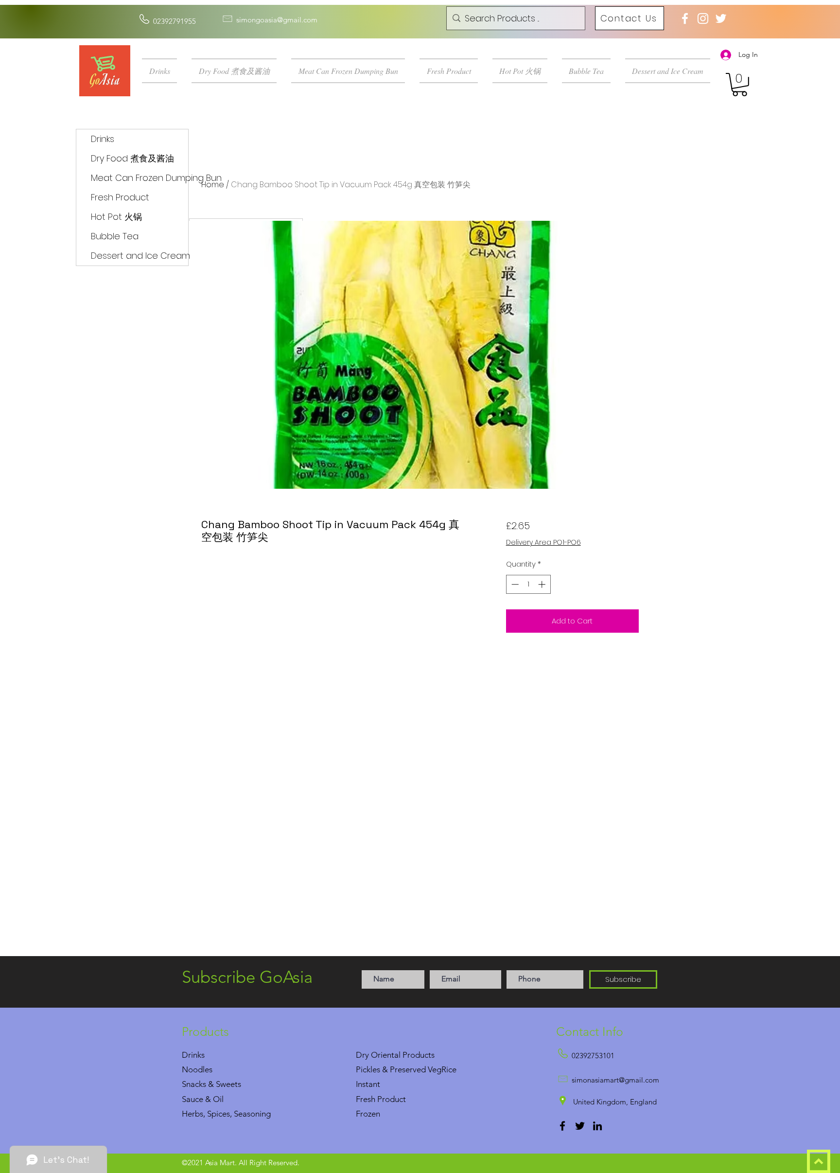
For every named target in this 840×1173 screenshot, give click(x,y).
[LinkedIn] (597, 1126)
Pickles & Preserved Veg (398, 1069)
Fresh (365, 1099)
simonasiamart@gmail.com (615, 1079)
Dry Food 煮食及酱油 (132, 158)
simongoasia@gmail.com (276, 19)
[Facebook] (562, 1126)
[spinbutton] (528, 584)
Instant (368, 1084)
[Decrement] (514, 584)
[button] (163, 70)
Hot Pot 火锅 (116, 217)
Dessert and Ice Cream (139, 255)
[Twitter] (580, 1126)
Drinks (102, 139)
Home (212, 184)
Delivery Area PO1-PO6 (543, 542)
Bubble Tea (115, 236)
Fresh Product (120, 197)
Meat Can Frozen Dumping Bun (139, 178)
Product (391, 1099)
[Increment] (542, 584)
